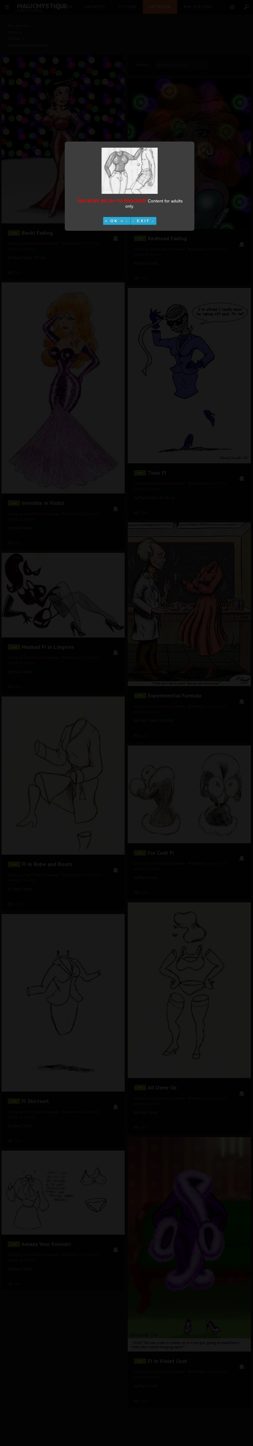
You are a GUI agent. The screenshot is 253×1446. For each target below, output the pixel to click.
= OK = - (117, 221)
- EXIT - (143, 221)
